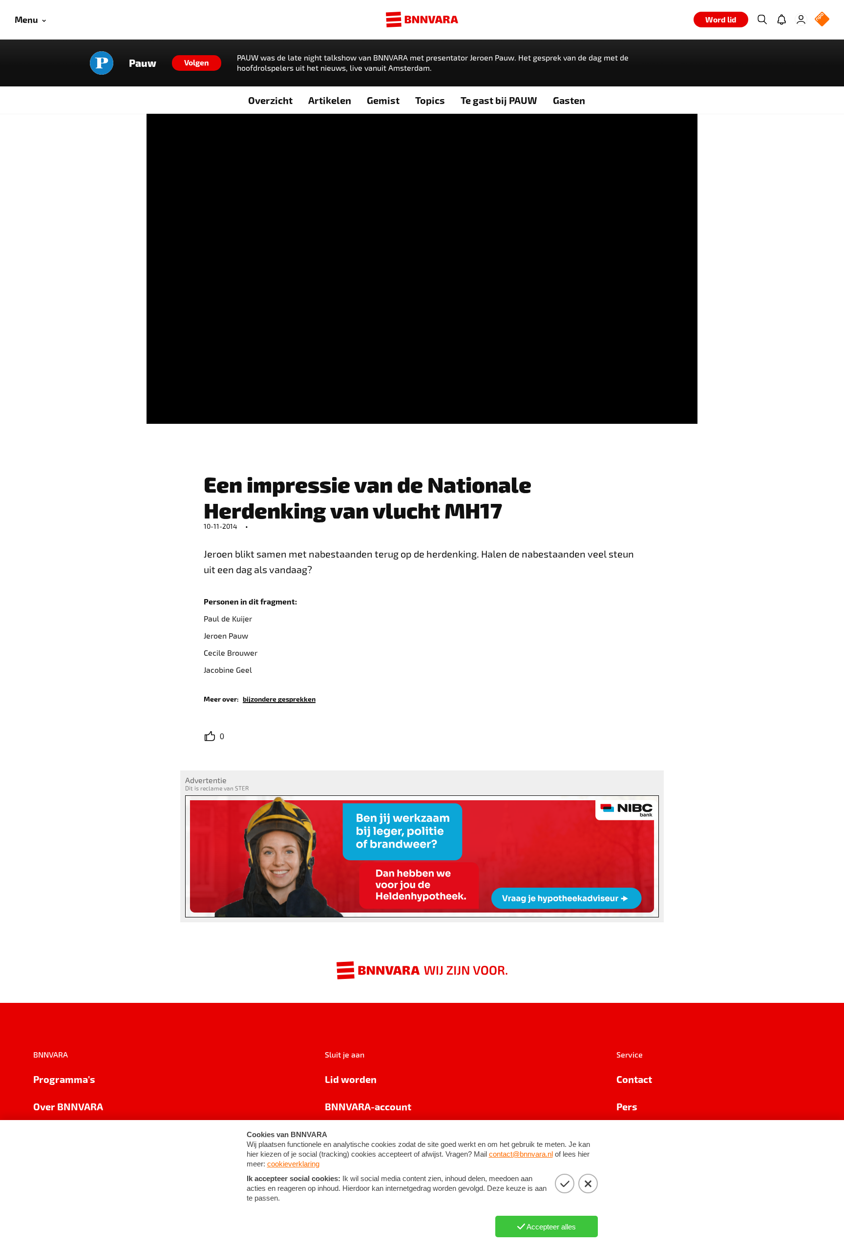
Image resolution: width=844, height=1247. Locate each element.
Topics (430, 100)
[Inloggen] (801, 19)
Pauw (142, 63)
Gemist (383, 100)
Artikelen (329, 100)
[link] (279, 698)
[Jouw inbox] (781, 19)
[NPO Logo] (822, 20)
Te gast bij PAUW (499, 100)
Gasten (569, 100)
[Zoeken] (762, 19)
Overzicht (270, 100)
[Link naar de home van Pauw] (101, 63)
